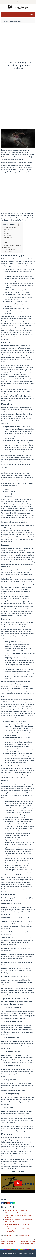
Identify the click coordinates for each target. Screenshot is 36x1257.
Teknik (8, 233)
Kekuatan (8, 235)
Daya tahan (9, 231)
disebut (23, 1235)
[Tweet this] (5, 1203)
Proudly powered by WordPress (12, 1253)
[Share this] (2, 1203)
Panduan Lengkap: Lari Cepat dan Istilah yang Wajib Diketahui (27, 1241)
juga (26, 1235)
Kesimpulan (7, 247)
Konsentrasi (9, 239)
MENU (31, 14)
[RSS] (18, 2)
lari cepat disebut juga (10, 227)
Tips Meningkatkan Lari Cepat (12, 245)
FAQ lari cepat (8, 243)
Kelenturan (9, 237)
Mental (8, 241)
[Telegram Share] (11, 1203)
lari (29, 1235)
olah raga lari (9, 1235)
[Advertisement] (18, 43)
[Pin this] (8, 1203)
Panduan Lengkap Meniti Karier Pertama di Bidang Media (8, 1241)
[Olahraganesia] (18, 7)
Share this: (9, 251)
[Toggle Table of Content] (19, 224)
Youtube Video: (12, 249)
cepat (19, 1235)
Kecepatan (9, 229)
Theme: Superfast (28, 1253)
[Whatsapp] (14, 1203)
